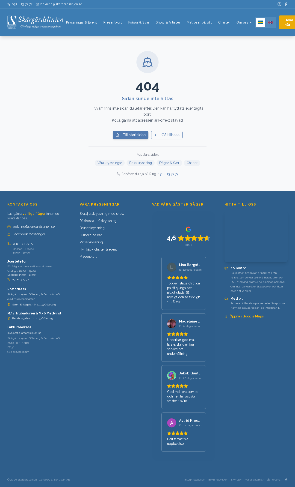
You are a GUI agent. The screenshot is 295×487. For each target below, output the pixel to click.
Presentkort (112, 22)
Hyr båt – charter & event (98, 249)
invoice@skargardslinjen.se (24, 333)
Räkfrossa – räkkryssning (98, 221)
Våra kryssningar (109, 163)
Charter (224, 22)
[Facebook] (286, 4)
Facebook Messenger (29, 234)
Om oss (242, 22)
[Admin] (286, 479)
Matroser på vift (199, 22)
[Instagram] (279, 4)
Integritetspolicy (194, 479)
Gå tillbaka (171, 135)
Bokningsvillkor (217, 479)
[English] (270, 22)
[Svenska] (260, 22)
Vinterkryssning (91, 242)
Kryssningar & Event (81, 22)
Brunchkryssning (92, 228)
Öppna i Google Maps (247, 316)
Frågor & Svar (138, 22)
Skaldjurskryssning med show (102, 213)
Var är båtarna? (254, 479)
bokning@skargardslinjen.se (34, 226)
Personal (276, 479)
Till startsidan (134, 135)
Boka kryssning (140, 163)
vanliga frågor (34, 213)
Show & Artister (168, 22)
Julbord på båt (91, 235)
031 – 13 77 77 (167, 174)
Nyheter (236, 479)
